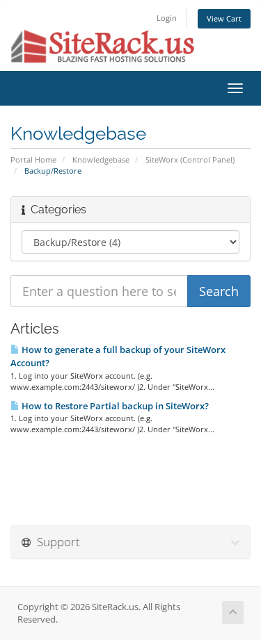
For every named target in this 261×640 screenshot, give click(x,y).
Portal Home (33, 159)
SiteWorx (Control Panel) (190, 159)
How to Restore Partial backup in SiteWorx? (114, 406)
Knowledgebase (100, 159)
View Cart (224, 18)
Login (167, 18)
